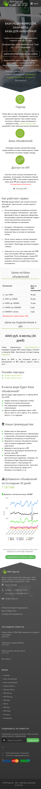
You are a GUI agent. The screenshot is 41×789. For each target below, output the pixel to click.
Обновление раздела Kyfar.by (13, 642)
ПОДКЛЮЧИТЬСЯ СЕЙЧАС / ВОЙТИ (20, 557)
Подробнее (6, 354)
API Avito (6, 700)
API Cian (6, 707)
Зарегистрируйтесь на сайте (21, 53)
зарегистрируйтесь (32, 347)
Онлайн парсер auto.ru (13, 378)
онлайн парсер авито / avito (19, 581)
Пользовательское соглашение (17, 753)
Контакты (6, 714)
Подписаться (33, 740)
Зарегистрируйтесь (27, 123)
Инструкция (7, 718)
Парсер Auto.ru (9, 689)
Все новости (6, 659)
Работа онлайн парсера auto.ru (13, 651)
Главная (6, 675)
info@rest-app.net (11, 598)
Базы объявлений (10, 679)
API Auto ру (7, 693)
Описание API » (22, 188)
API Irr (5, 704)
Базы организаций (10, 682)
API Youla (6, 711)
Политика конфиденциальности (17, 755)
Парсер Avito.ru (9, 686)
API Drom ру (8, 696)
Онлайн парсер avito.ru (13, 375)
